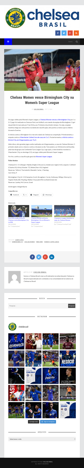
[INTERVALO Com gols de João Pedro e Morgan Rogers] (33, 410)
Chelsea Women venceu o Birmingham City (55, 120)
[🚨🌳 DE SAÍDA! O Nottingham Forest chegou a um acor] (68, 393)
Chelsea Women (29, 242)
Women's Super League (51, 242)
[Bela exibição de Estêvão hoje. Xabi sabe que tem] (51, 341)
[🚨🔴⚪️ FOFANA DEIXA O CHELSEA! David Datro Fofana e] (68, 341)
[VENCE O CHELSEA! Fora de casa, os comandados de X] (16, 410)
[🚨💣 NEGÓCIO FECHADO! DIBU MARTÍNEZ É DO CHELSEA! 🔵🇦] (68, 358)
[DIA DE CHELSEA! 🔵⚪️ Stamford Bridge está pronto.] (33, 376)
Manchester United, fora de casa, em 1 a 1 (34, 137)
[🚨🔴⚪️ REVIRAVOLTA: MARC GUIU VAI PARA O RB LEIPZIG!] (16, 341)
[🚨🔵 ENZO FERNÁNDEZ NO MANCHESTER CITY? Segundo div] (51, 393)
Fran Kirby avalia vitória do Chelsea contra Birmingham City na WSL (18, 220)
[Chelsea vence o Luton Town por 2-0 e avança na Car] (51, 358)
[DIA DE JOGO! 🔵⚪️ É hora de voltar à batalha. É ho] (68, 410)
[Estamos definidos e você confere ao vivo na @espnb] (16, 376)
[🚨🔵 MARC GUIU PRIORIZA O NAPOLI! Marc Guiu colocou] (51, 376)
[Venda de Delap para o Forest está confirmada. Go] (68, 376)
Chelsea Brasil (39, 109)
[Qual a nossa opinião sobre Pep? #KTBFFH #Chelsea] (16, 358)
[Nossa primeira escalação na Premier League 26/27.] (51, 410)
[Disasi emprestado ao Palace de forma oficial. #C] (16, 393)
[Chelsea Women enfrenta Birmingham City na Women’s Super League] (41, 211)
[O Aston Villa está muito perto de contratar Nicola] (33, 393)
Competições (19, 240)
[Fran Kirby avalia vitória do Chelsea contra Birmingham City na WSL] (18, 211)
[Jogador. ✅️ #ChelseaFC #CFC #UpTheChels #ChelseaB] (33, 358)
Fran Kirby (39, 242)
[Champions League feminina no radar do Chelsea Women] (64, 211)
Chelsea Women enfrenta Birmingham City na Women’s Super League (40, 220)
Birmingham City (17, 242)
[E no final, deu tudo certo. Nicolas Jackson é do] (33, 341)
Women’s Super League (44, 156)
